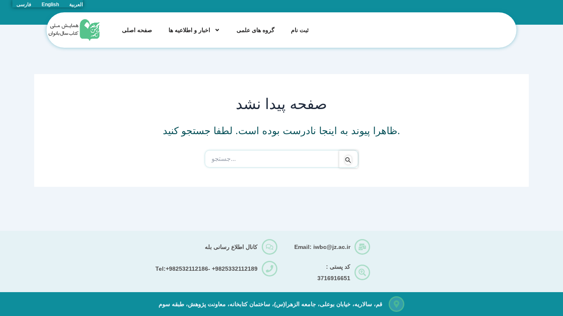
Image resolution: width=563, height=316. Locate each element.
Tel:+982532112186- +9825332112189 (206, 268)
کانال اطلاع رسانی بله (231, 247)
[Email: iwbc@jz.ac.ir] (362, 247)
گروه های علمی (255, 30)
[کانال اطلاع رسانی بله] (269, 247)
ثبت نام (300, 30)
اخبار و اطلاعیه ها (189, 30)
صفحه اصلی (137, 30)
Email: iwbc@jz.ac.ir (322, 247)
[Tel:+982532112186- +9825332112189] (269, 268)
